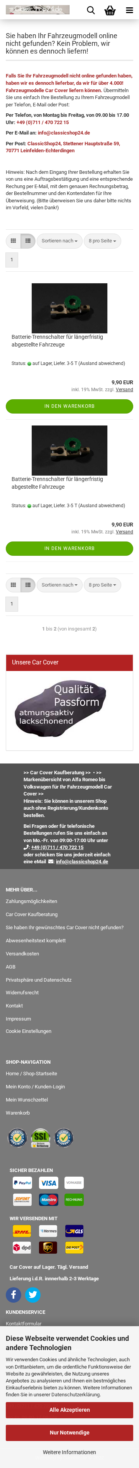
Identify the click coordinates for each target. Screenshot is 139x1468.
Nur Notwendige (70, 1432)
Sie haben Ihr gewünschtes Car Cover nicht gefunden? (65, 927)
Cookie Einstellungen (28, 1031)
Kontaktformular (23, 1324)
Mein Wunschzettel (27, 1100)
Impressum (18, 1019)
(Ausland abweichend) (101, 363)
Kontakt (14, 1006)
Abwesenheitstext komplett (36, 940)
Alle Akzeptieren (69, 1410)
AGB (10, 967)
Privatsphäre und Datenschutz (38, 980)
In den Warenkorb (69, 406)
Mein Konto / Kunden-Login (35, 1087)
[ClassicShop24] (35, 9)
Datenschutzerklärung (75, 1394)
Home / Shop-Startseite (31, 1073)
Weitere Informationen (69, 1452)
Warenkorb (18, 1113)
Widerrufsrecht (22, 992)
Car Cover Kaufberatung (32, 914)
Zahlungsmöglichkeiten (31, 901)
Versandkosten (22, 954)
